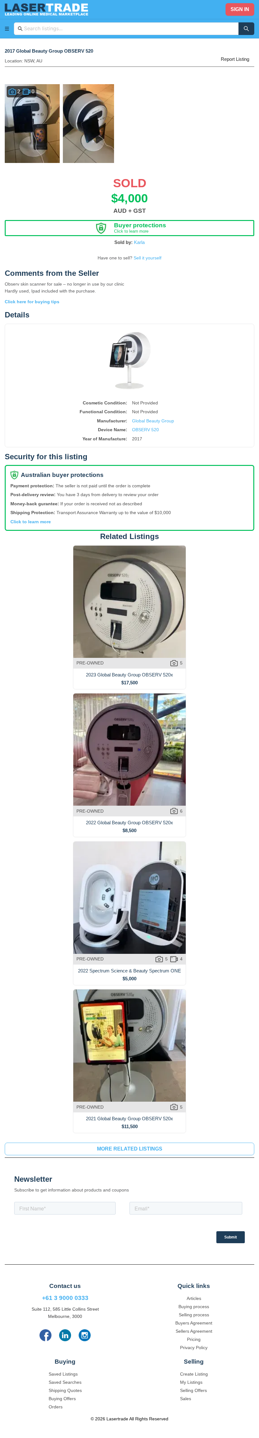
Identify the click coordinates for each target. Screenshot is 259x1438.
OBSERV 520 (145, 429)
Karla (139, 242)
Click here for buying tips (32, 301)
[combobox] (129, 28)
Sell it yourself (147, 257)
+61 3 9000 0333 (65, 1298)
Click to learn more (30, 521)
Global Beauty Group (153, 420)
